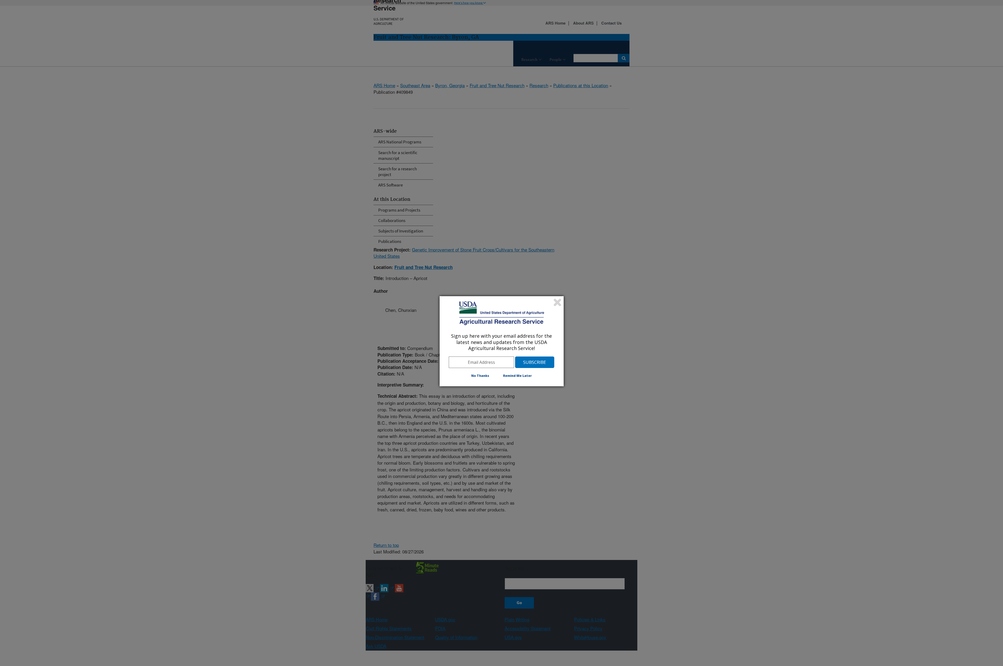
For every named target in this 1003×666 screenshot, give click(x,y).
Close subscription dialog (557, 302)
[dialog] (502, 341)
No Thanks (480, 375)
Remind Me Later (517, 375)
